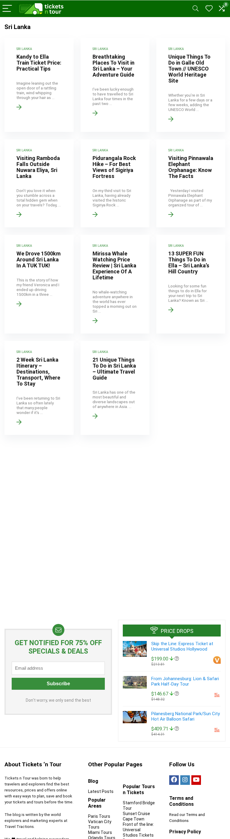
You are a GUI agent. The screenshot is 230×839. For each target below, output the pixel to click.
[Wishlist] (209, 9)
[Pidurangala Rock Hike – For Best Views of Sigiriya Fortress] (115, 183)
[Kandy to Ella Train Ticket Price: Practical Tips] (39, 85)
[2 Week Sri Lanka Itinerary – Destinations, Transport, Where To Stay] (39, 388)
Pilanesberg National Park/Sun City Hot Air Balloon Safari (185, 716)
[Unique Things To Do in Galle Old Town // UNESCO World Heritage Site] (191, 85)
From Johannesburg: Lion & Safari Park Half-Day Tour (185, 681)
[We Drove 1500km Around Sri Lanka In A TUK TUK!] (39, 284)
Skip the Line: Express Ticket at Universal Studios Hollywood (182, 646)
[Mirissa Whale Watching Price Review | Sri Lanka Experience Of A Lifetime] (115, 284)
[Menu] (7, 9)
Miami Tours (100, 832)
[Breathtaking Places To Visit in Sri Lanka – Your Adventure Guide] (115, 85)
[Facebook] (174, 780)
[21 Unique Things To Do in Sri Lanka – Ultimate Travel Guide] (115, 388)
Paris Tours (99, 816)
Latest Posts (101, 791)
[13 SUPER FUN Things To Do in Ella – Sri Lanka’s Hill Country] (191, 284)
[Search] (195, 9)
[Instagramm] (185, 780)
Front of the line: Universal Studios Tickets (138, 830)
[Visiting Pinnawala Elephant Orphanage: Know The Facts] (191, 183)
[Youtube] (196, 780)
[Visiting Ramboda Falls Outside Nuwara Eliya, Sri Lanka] (39, 183)
